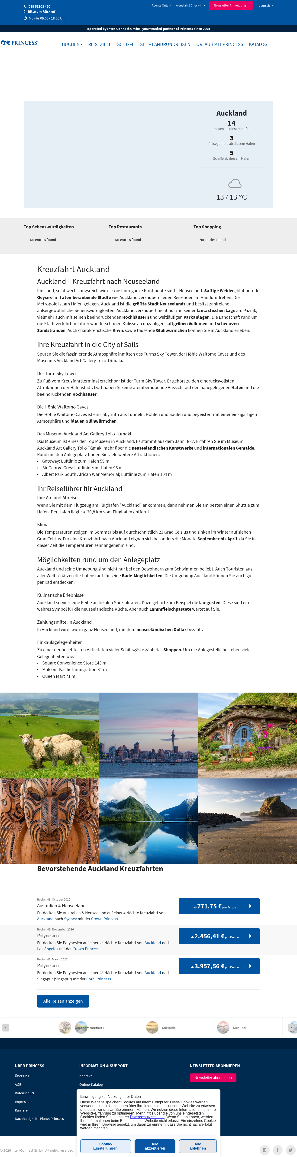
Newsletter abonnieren (213, 1078)
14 (232, 123)
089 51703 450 (39, 6)
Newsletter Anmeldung (230, 5)
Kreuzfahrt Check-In (189, 5)
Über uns (22, 1075)
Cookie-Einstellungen (105, 1146)
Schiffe (125, 44)
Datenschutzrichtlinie (147, 1117)
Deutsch (264, 5)
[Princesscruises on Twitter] (291, 1150)
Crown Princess (104, 918)
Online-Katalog (91, 1084)
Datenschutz (24, 1093)
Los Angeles (47, 948)
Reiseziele (99, 44)
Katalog (258, 44)
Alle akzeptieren (155, 1146)
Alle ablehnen (198, 1146)
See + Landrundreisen (165, 44)
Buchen (71, 44)
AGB (18, 1084)
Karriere (21, 1110)
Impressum (23, 1101)
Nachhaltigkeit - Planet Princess (39, 1118)
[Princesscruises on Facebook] (278, 1150)
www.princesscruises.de (20, 42)
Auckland (45, 918)
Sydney (70, 918)
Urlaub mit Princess (219, 44)
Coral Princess (98, 979)
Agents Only (160, 5)
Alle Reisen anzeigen (63, 1001)
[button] (265, 1150)
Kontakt (85, 1075)
